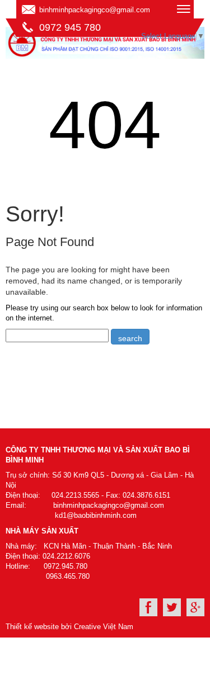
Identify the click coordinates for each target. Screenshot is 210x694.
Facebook (148, 607)
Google (195, 607)
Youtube (172, 607)
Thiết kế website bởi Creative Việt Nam (69, 626)
